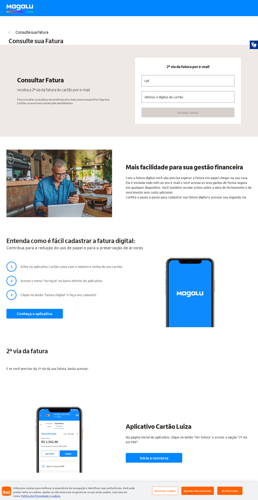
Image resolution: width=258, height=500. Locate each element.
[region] (129, 491)
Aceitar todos (230, 490)
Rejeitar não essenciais (198, 490)
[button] (187, 112)
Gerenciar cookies (165, 490)
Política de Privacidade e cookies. (41, 496)
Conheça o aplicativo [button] (34, 313)
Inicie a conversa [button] (154, 457)
